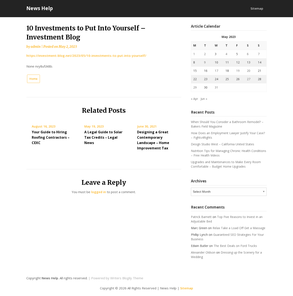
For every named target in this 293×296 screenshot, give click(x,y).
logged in (98, 192)
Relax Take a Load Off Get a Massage (239, 228)
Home (33, 79)
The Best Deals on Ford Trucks (235, 246)
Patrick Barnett (201, 217)
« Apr (194, 99)
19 (238, 71)
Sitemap (257, 8)
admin (36, 47)
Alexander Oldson (203, 252)
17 (216, 71)
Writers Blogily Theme (126, 278)
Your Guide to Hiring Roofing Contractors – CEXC (50, 137)
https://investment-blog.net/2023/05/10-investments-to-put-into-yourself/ (86, 55)
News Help (39, 8)
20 (248, 71)
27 (248, 79)
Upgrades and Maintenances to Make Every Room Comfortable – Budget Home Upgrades (226, 164)
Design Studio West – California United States (222, 144)
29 (195, 87)
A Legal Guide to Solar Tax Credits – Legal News (103, 137)
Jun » (204, 99)
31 (216, 87)
